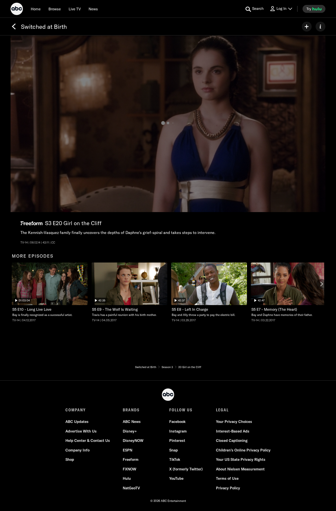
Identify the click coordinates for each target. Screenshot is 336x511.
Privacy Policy (228, 488)
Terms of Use (227, 478)
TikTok (174, 459)
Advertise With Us (81, 431)
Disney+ (130, 431)
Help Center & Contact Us (87, 440)
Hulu (127, 478)
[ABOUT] (320, 26)
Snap (173, 450)
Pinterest (177, 440)
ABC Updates (77, 421)
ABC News (132, 421)
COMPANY (75, 410)
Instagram (178, 431)
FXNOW (129, 469)
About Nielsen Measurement (240, 469)
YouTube (176, 478)
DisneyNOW (133, 440)
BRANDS (131, 410)
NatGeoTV (131, 488)
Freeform (130, 459)
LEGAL (222, 410)
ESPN (127, 450)
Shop (69, 459)
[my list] (307, 26)
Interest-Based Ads (232, 431)
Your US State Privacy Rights (240, 459)
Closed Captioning (231, 440)
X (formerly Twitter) (186, 469)
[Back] (14, 27)
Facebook (177, 421)
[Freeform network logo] (31, 223)
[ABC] (17, 9)
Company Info (77, 450)
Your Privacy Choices (234, 421)
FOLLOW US (181, 410)
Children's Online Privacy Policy (243, 450)
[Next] (321, 284)
